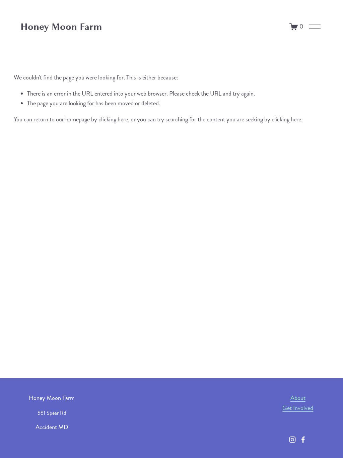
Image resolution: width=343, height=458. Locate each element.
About (297, 398)
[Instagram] (292, 439)
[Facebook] (303, 439)
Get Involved (297, 408)
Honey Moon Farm (61, 26)
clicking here (113, 119)
